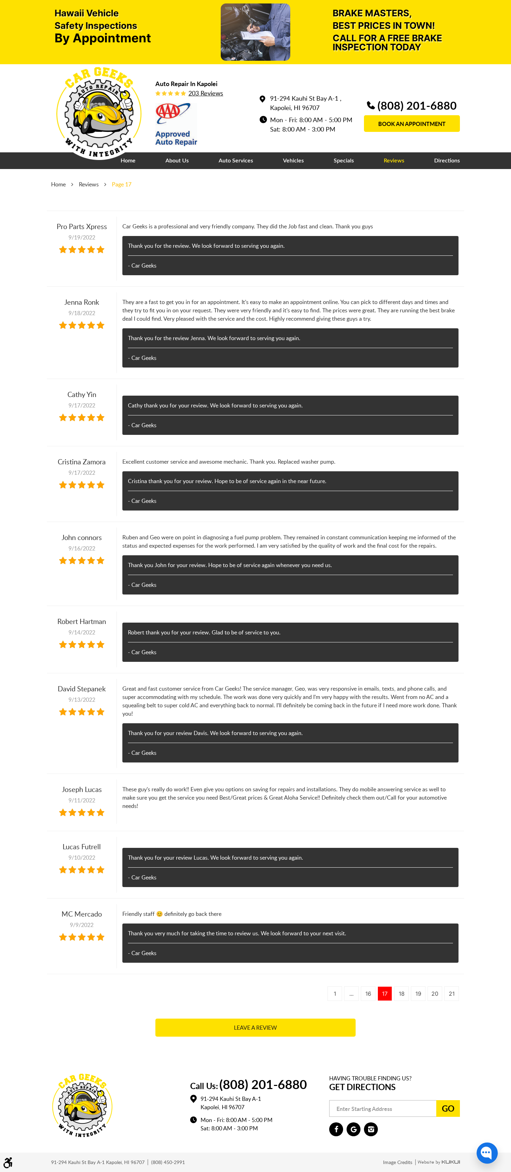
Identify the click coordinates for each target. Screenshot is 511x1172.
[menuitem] (128, 160)
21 (452, 993)
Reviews (394, 160)
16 (368, 993)
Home (128, 160)
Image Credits (398, 1162)
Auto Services (236, 160)
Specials (344, 160)
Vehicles (293, 160)
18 (402, 993)
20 (434, 993)
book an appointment (412, 124)
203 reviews (205, 93)
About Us (177, 160)
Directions (447, 160)
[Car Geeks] (99, 112)
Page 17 (121, 184)
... (351, 993)
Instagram (371, 1129)
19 (418, 993)
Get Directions (362, 1087)
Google (353, 1129)
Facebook (336, 1129)
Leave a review (255, 1027)
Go (448, 1108)
